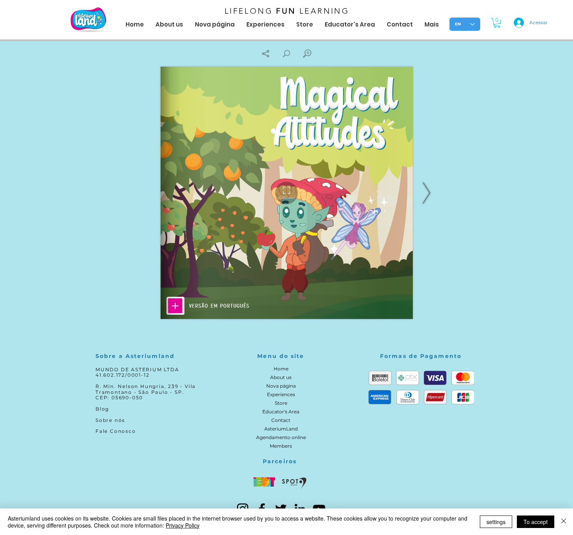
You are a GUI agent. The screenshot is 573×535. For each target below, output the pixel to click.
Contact (280, 420)
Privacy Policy (183, 525)
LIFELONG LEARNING (287, 11)
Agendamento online (281, 437)
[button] (497, 23)
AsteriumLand (281, 429)
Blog (102, 409)
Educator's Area (280, 412)
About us (281, 377)
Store (281, 403)
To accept (535, 522)
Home (281, 369)
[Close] (563, 522)
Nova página (281, 386)
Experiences (281, 394)
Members (281, 446)
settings (496, 522)
